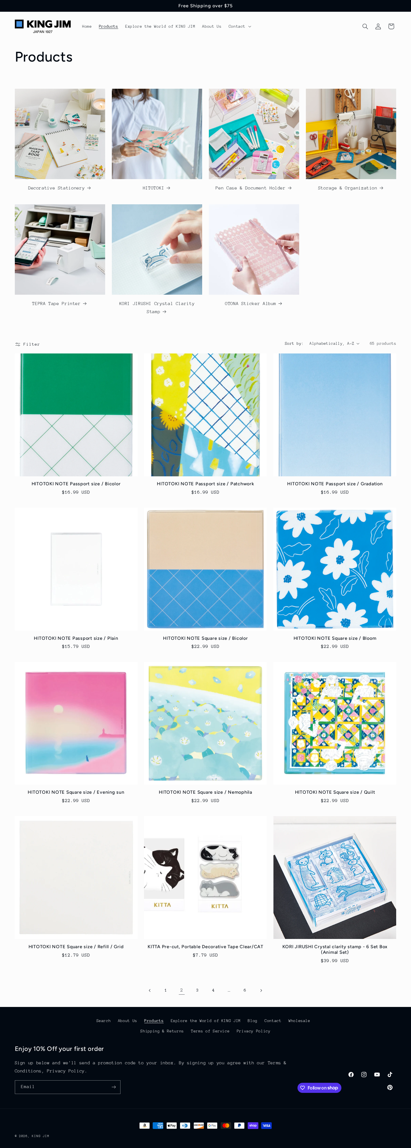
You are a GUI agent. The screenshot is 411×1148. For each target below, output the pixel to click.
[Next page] (260, 990)
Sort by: (294, 343)
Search (103, 1020)
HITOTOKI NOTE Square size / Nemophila (205, 792)
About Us (127, 1020)
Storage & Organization (347, 188)
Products (154, 1020)
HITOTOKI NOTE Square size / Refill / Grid (76, 946)
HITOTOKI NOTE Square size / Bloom (335, 638)
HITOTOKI (153, 188)
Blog (253, 1020)
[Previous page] (150, 990)
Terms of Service (210, 1031)
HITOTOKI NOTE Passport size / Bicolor (76, 483)
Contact (272, 1020)
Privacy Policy (254, 1031)
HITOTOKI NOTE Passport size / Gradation (334, 483)
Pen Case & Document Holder (250, 188)
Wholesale (299, 1020)
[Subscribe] (113, 1087)
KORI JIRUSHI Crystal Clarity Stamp (157, 308)
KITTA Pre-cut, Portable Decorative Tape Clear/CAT (205, 946)
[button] (239, 26)
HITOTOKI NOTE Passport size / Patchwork (205, 483)
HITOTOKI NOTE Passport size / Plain (76, 638)
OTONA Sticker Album (250, 303)
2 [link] (181, 990)
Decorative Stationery (56, 188)
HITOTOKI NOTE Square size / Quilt (335, 792)
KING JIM (40, 1136)
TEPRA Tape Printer (56, 303)
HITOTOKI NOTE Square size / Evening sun (76, 792)
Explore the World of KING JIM (206, 1020)
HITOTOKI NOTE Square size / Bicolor (205, 638)
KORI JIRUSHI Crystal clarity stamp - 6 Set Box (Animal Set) (335, 949)
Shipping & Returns (162, 1031)
